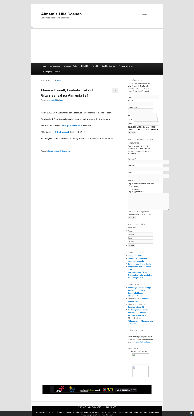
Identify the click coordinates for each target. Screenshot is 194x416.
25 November (136, 189)
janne (59, 80)
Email (130, 238)
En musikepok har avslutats (139, 264)
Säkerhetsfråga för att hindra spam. (140, 214)
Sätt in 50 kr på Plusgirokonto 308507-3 (142, 127)
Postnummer (133, 107)
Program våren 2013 (72, 125)
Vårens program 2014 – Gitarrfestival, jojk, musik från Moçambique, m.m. (140, 275)
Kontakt (95, 66)
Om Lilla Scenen (108, 66)
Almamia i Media (70, 66)
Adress (131, 100)
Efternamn (132, 166)
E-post (131, 180)
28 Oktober (135, 186)
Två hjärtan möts (135, 255)
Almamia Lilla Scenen (61, 14)
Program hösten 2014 (127, 66)
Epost (130, 119)
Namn (131, 97)
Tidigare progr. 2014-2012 (51, 71)
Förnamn (132, 159)
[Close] (191, 413)
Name (130, 231)
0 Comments (115, 91)
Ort (129, 115)
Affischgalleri (55, 66)
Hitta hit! (84, 66)
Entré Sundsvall (62, 131)
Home (44, 66)
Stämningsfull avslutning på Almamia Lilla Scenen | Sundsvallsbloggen (139, 290)
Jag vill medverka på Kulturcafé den (141, 183)
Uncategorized (53, 151)
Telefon (131, 123)
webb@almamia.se (143, 342)
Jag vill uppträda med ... (137, 192)
